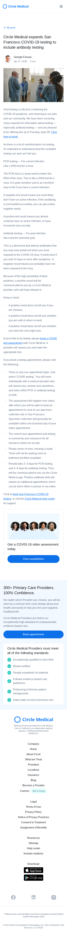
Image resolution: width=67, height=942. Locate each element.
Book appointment (33, 634)
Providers (33, 764)
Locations (33, 769)
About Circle (33, 754)
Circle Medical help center (40, 498)
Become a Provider (33, 785)
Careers (24, 791)
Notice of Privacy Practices (33, 817)
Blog (33, 780)
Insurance (33, 775)
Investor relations (33, 853)
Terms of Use (33, 806)
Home (33, 749)
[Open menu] (61, 6)
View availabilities (33, 559)
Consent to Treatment (33, 822)
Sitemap (33, 843)
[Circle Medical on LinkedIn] (33, 897)
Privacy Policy (33, 812)
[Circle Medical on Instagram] (53, 897)
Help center (33, 848)
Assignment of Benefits (33, 827)
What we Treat (33, 759)
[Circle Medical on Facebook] (13, 897)
